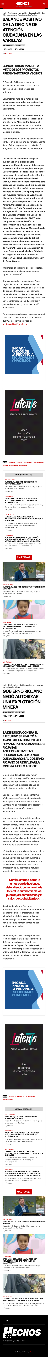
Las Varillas (23, 13)
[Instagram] (7, 1320)
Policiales (9, 496)
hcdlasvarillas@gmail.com (15, 324)
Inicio (4, 13)
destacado (28, 462)
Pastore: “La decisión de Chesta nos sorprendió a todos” (21, 483)
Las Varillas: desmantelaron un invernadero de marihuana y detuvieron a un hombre (24, 519)
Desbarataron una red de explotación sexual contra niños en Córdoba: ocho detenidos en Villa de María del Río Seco (22, 539)
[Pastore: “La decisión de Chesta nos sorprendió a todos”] (24, 571)
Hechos (9, 53)
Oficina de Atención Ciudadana (15, 465)
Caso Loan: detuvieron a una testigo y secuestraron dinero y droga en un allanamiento (22, 500)
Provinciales (12, 13)
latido (31, 1352)
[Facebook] (3, 1320)
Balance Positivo (15, 462)
